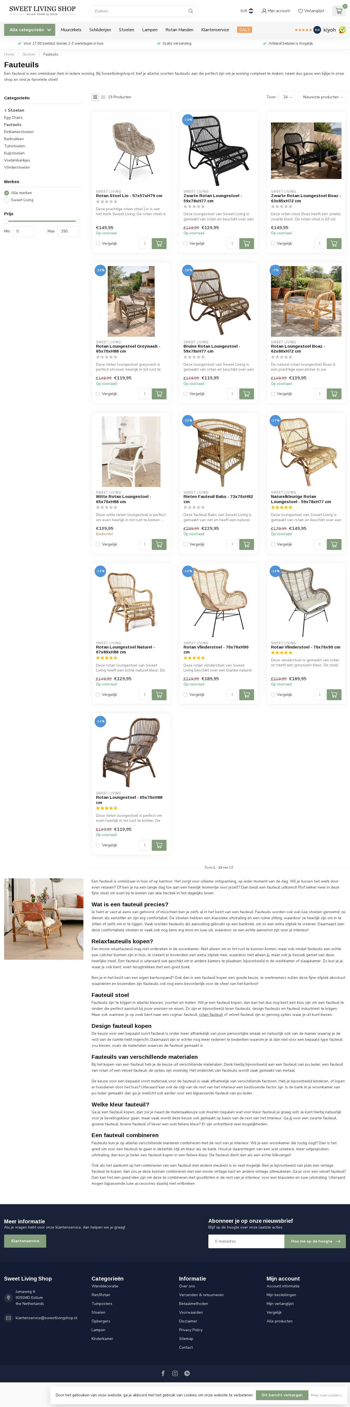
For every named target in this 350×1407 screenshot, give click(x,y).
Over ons (187, 1286)
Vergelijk (109, 243)
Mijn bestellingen (281, 1295)
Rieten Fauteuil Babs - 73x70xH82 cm (218, 499)
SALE (244, 30)
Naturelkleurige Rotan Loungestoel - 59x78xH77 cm (301, 499)
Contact (186, 1347)
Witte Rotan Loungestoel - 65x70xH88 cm (123, 499)
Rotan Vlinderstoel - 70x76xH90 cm (216, 649)
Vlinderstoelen (17, 167)
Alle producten (280, 1321)
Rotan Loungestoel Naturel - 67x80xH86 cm (125, 649)
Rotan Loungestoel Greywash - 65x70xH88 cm (128, 348)
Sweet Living (22, 200)
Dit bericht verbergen (282, 1395)
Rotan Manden (179, 30)
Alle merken (21, 193)
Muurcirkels (71, 30)
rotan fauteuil (211, 1014)
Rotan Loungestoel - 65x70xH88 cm (129, 800)
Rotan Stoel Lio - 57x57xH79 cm (129, 195)
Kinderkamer (102, 1338)
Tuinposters (102, 1303)
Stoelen (126, 30)
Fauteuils (50, 54)
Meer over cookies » (326, 1395)
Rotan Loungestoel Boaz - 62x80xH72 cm (298, 348)
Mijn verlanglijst (280, 1303)
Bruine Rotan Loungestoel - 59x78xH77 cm (211, 348)
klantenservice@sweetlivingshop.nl (46, 1317)
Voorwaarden (191, 1312)
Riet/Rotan (101, 1295)
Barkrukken (14, 139)
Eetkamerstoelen (19, 131)
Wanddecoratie (105, 1286)
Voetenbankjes (17, 160)
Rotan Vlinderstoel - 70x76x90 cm (305, 647)
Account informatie (283, 1286)
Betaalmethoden (193, 1303)
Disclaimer (188, 1321)
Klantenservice (215, 30)
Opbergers (101, 1321)
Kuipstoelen (14, 153)
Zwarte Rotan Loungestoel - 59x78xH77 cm (212, 198)
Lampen (150, 30)
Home (9, 54)
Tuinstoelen (14, 146)
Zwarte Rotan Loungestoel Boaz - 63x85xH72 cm (306, 198)
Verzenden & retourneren (201, 1295)
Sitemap (186, 1338)
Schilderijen (100, 30)
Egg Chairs (13, 117)
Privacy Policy (191, 1330)
